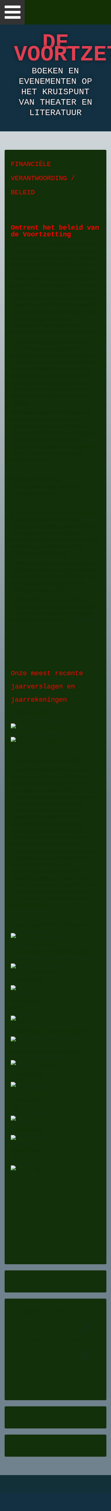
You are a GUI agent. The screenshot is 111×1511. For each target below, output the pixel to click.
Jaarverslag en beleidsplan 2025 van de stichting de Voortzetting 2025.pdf (54, 938)
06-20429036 (84, 620)
